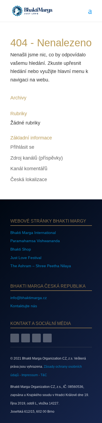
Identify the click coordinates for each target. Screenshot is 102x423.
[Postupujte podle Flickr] (47, 338)
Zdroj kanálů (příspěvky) (36, 158)
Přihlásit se (22, 147)
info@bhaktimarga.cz (28, 298)
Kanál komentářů (28, 168)
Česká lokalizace (28, 179)
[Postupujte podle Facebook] (14, 338)
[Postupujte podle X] (36, 338)
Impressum (29, 375)
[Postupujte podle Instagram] (25, 338)
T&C (44, 375)
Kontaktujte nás (23, 306)
